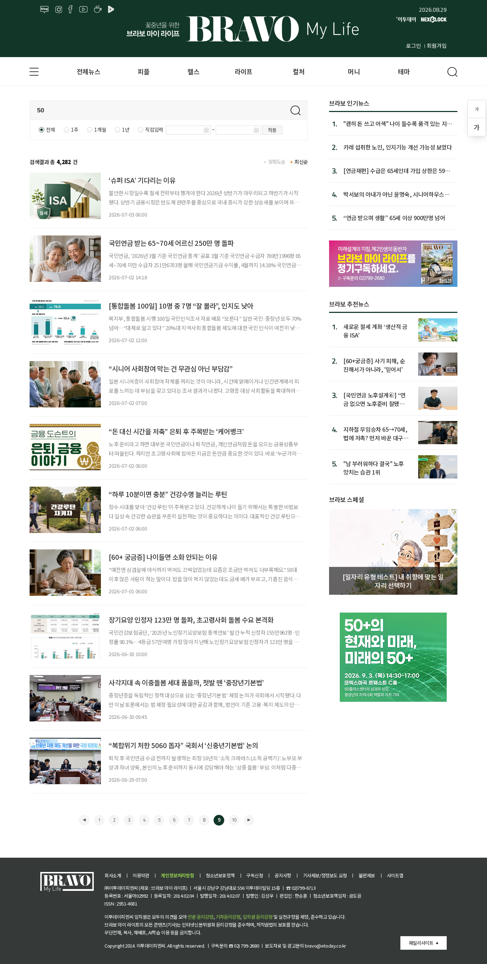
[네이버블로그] (44, 9)
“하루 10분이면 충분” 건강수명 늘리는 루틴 (168, 494)
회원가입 (437, 45)
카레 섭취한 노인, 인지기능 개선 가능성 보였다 (397, 147)
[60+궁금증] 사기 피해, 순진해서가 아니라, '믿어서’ (374, 364)
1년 (125, 129)
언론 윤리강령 (200, 916)
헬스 (193, 71)
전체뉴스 (88, 71)
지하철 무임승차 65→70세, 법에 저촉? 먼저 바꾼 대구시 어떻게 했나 (376, 433)
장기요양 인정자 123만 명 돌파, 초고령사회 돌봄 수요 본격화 (191, 619)
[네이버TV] (112, 9)
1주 (74, 129)
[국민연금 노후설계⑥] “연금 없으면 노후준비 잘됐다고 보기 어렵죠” (374, 399)
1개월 (100, 129)
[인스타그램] (58, 9)
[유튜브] (83, 9)
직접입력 (154, 129)
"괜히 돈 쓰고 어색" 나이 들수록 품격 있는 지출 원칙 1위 (397, 123)
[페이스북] (70, 9)
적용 (272, 129)
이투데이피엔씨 (151, 945)
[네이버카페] (98, 9)
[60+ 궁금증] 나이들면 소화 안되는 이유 (163, 557)
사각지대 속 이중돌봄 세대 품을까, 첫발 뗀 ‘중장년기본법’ (186, 682)
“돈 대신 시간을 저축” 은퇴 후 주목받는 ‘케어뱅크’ (176, 431)
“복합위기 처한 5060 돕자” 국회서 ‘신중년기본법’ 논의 (183, 745)
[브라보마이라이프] (243, 29)
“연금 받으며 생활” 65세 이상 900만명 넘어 (394, 217)
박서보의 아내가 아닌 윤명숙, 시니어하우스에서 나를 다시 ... (396, 194)
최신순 (301, 161)
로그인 (413, 45)
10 (234, 819)
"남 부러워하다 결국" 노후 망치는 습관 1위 (373, 467)
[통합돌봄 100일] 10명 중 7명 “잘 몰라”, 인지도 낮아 (181, 305)
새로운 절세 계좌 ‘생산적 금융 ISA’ (375, 330)
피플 (143, 71)
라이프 (243, 71)
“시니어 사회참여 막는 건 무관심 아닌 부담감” (171, 368)
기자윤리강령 (228, 916)
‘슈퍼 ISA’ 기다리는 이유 (142, 180)
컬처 (298, 71)
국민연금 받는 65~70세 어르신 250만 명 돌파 (171, 243)
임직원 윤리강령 (258, 916)
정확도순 (277, 161)
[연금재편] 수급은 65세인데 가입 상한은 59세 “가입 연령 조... (396, 170)
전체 (50, 129)
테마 (404, 71)
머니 (354, 71)
